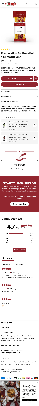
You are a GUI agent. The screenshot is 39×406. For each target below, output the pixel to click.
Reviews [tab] (8, 258)
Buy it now (19, 84)
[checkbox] (19, 264)
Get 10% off (29, 400)
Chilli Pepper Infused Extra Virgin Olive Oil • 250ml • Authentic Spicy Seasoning (18, 137)
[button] (3, 3)
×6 (36, 78)
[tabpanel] (19, 286)
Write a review (19, 250)
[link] (32, 3)
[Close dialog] (37, 383)
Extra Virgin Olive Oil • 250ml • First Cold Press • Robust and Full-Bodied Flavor (19, 124)
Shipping (10, 63)
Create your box (19, 204)
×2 (26, 78)
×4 (31, 78)
